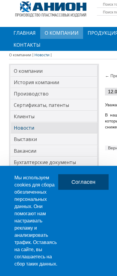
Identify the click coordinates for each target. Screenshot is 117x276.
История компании (36, 82)
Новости (24, 128)
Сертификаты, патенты (41, 105)
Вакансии (25, 151)
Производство (31, 93)
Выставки (25, 139)
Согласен (83, 182)
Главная (25, 33)
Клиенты (24, 116)
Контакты (27, 45)
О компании (62, 33)
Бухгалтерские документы (45, 162)
